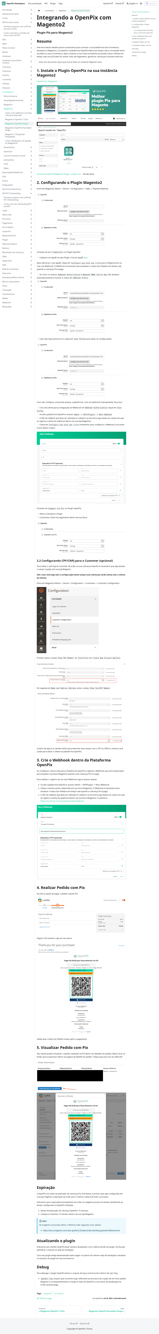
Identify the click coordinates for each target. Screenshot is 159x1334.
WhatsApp (6, 306)
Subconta (6, 273)
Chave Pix (6, 231)
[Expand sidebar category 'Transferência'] (31, 294)
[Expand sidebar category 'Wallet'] (31, 298)
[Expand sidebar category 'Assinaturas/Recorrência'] (31, 277)
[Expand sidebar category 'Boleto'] (31, 52)
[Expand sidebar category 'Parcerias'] (31, 219)
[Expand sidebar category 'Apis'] (31, 39)
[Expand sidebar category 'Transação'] (31, 290)
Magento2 (8, 108)
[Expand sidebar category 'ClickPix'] (31, 75)
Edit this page (46, 1298)
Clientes (5, 83)
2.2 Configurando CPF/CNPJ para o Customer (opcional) (143, 31)
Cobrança (6, 67)
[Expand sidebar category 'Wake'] (31, 168)
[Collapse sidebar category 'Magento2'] (31, 109)
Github (118, 3)
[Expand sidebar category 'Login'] (31, 210)
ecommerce (59, 1293)
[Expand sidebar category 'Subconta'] (31, 273)
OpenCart (8, 151)
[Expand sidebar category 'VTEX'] (31, 164)
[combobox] (150, 3)
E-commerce (7, 92)
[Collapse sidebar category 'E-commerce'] (31, 92)
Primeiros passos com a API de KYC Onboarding (17, 198)
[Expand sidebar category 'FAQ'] (31, 176)
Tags (61, 3)
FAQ (4, 176)
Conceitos (6, 79)
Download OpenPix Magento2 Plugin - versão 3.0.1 (59, 174)
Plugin (53, 3)
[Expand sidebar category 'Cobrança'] (31, 67)
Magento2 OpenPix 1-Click (16, 119)
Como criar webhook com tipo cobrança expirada (18, 114)
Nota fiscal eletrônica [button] (11, 189)
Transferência (8, 294)
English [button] (132, 3)
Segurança (7, 260)
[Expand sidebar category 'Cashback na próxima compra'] (31, 62)
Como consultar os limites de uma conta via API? (16, 34)
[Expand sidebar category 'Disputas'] (31, 88)
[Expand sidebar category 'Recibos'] (31, 248)
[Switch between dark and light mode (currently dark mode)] (141, 3)
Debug (134, 55)
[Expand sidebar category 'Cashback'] (31, 56)
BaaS (4, 43)
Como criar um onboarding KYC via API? (18, 205)
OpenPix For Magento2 (47, 81)
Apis (4, 39)
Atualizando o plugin (139, 52)
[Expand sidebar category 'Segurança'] (31, 261)
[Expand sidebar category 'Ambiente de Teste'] (31, 14)
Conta (5, 18)
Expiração (135, 49)
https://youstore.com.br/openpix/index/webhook (62, 801)
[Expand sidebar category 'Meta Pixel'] (31, 215)
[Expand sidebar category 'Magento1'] (31, 104)
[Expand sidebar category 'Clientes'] (31, 84)
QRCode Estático (9, 244)
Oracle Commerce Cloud (14, 155)
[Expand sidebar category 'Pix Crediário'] (31, 227)
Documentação (35, 3)
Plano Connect (8, 48)
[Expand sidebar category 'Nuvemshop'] (31, 147)
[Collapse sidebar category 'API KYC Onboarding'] (31, 193)
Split (4, 265)
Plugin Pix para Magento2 (141, 12)
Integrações (7, 185)
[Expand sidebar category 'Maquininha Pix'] (31, 235)
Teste (4, 286)
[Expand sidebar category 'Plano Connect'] (31, 48)
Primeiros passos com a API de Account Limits (17, 27)
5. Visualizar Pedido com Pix (141, 45)
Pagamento (7, 223)
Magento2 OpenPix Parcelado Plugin (18, 129)
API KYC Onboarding (11, 193)
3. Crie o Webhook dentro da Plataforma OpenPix (142, 37)
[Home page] (39, 10)
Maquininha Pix (9, 235)
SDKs (4, 256)
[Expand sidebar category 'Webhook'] (31, 302)
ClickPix (5, 75)
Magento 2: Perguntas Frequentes (15, 135)
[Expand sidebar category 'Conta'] (31, 18)
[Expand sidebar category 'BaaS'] (31, 44)
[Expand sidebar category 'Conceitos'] (31, 79)
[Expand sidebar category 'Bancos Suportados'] (31, 281)
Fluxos (5, 180)
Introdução (7, 9)
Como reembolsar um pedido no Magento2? (18, 142)
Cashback (6, 56)
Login (4, 210)
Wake (6, 168)
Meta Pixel (6, 214)
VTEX (6, 164)
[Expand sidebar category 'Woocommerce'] (31, 96)
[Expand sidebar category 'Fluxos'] (31, 181)
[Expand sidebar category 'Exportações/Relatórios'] (31, 172)
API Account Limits (10, 22)
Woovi (72, 1323)
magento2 (48, 1293)
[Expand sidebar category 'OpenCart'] (31, 151)
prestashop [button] (9, 160)
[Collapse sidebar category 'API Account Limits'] (31, 22)
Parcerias (6, 219)
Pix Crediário (8, 227)
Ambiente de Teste (10, 14)
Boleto (5, 52)
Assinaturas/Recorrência (13, 277)
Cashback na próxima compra (11, 61)
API (45, 3)
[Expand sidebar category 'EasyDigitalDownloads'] (31, 100)
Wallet (5, 298)
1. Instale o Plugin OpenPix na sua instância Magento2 (143, 20)
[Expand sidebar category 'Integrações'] (31, 185)
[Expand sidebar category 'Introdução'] (31, 10)
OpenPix (107, 3)
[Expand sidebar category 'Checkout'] (31, 71)
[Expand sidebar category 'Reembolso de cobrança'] (31, 252)
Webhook (6, 302)
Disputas (6, 88)
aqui (86, 257)
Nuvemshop (9, 147)
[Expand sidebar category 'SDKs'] (31, 256)
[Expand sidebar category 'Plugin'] (31, 240)
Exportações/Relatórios (12, 172)
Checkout (6, 71)
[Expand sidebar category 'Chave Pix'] (31, 231)
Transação (6, 290)
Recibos (5, 248)
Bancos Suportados (11, 281)
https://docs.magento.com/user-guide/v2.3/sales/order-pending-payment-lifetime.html (81, 1230)
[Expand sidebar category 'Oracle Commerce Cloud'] (31, 156)
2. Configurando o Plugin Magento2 (140, 25)
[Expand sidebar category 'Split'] (31, 265)
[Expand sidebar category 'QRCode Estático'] (31, 244)
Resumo (135, 15)
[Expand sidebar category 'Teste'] (31, 286)
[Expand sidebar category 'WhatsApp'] (31, 307)
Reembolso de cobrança (13, 252)
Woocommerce (10, 96)
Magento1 (8, 104)
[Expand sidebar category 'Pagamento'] (31, 223)
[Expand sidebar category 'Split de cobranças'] (31, 269)
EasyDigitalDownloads (13, 100)
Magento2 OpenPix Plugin (16, 123)
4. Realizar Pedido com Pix (141, 42)
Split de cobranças (10, 269)
